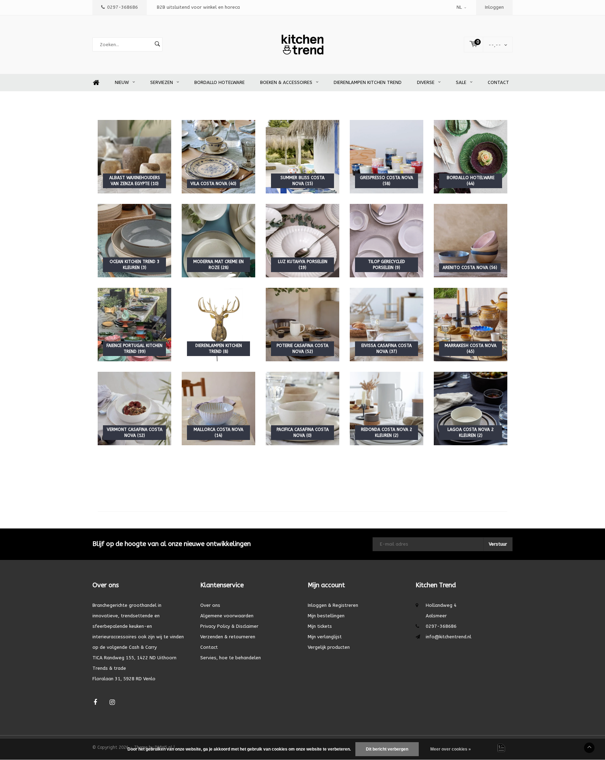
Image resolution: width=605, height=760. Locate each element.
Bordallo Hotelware (219, 82)
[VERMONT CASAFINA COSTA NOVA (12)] (134, 408)
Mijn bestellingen (326, 615)
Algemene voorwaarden (226, 615)
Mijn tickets (320, 626)
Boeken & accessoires (286, 82)
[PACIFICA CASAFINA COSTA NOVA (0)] (302, 408)
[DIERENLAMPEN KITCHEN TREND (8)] (218, 324)
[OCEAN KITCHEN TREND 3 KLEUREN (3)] (134, 240)
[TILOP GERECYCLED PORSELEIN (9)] (386, 240)
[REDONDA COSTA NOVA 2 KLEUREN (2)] (386, 408)
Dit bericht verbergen (387, 749)
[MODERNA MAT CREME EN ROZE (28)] (218, 240)
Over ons (210, 605)
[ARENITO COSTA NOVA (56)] (470, 240)
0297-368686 (122, 7)
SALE (461, 82)
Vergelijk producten (329, 647)
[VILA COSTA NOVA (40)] (218, 156)
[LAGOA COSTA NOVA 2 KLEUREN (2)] (470, 408)
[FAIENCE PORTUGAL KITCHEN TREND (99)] (134, 324)
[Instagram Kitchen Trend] (112, 702)
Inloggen (494, 7)
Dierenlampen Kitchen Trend (368, 82)
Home (95, 82)
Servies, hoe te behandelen (230, 657)
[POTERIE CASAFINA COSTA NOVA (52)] (302, 324)
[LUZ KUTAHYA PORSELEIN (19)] (302, 240)
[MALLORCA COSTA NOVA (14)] (218, 408)
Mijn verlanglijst (325, 636)
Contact (498, 82)
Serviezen (161, 82)
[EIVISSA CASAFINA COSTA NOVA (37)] (386, 324)
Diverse (425, 82)
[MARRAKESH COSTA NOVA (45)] (470, 324)
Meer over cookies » (450, 749)
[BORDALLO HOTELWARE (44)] (470, 156)
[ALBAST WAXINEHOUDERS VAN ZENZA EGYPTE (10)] (134, 156)
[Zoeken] (157, 44)
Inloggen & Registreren (333, 605)
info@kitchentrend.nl (448, 636)
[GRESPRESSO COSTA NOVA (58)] (386, 156)
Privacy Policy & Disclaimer (229, 626)
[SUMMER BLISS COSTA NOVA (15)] (302, 156)
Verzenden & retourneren (227, 636)
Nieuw (122, 82)
